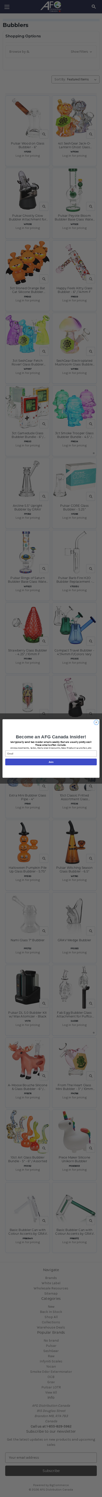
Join (51, 762)
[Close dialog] (96, 722)
